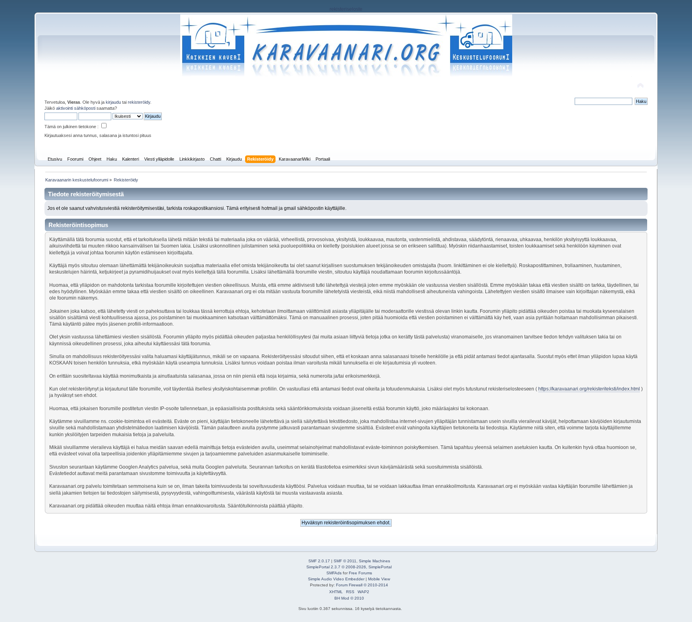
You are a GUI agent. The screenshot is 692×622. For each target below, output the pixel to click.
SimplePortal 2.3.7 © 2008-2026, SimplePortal (349, 567)
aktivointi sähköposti (75, 108)
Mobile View (379, 579)
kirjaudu (113, 102)
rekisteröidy (139, 102)
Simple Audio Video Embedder (336, 579)
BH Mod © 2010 (349, 598)
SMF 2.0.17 (319, 561)
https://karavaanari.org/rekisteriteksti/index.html (589, 389)
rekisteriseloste (346, 9)
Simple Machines (374, 561)
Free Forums (360, 573)
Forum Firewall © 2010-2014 (362, 585)
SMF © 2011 (345, 561)
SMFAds (334, 573)
